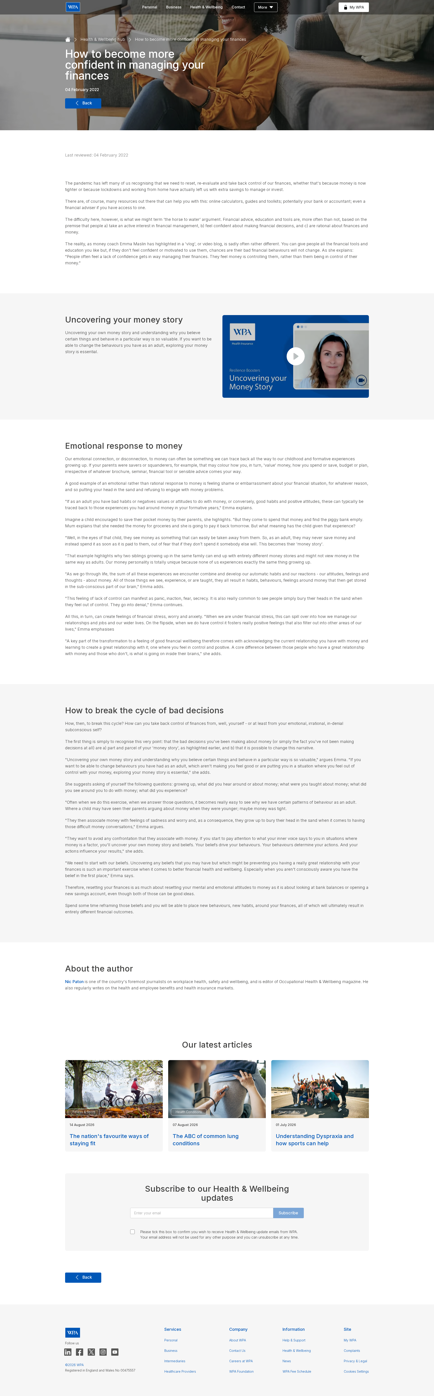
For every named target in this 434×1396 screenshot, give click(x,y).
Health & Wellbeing (206, 7)
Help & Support (294, 1340)
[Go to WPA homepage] (73, 7)
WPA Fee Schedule (297, 1371)
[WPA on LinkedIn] (68, 1352)
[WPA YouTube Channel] (115, 1352)
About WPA (237, 1340)
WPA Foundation (241, 1371)
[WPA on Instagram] (103, 1352)
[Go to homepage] (68, 40)
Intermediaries (174, 1361)
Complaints (352, 1351)
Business (173, 7)
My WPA (350, 1340)
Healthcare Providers (180, 1371)
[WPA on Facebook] (80, 1352)
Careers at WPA (241, 1361)
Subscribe (288, 1212)
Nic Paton (74, 981)
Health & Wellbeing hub (102, 39)
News (287, 1361)
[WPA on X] (91, 1352)
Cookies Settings (356, 1371)
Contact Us (237, 1351)
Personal (149, 7)
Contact (238, 7)
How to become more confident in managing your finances (190, 39)
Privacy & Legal (355, 1361)
